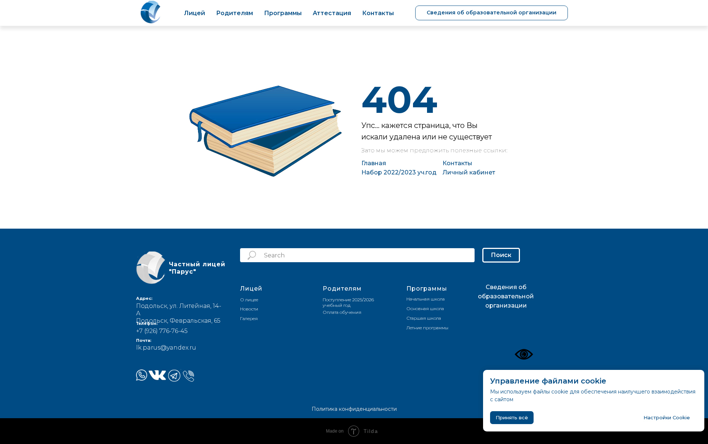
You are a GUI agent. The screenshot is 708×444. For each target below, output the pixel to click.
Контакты (378, 13)
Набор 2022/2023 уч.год (399, 172)
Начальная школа (425, 299)
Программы (283, 13)
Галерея (249, 318)
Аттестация (332, 13)
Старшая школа (423, 318)
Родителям (234, 13)
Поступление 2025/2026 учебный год (348, 302)
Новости (249, 309)
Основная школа (425, 308)
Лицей (194, 13)
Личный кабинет (468, 172)
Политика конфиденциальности (354, 409)
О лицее (249, 299)
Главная (373, 163)
